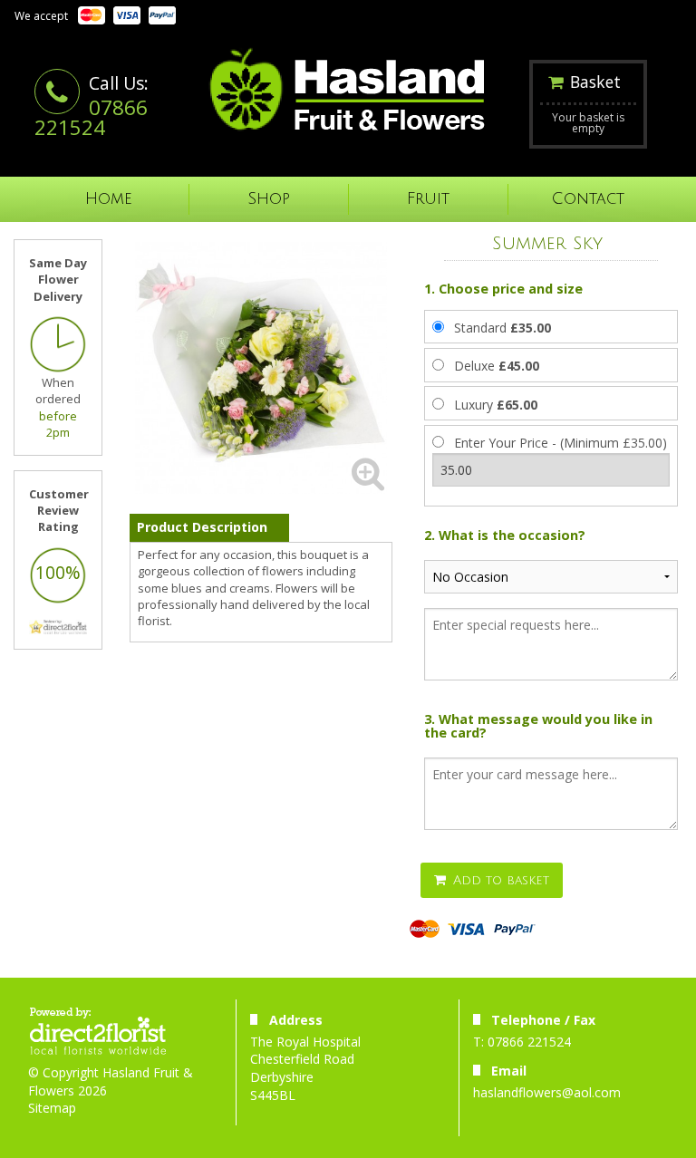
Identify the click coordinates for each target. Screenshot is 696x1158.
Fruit (428, 198)
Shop (268, 198)
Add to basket (499, 880)
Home (108, 198)
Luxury (495, 404)
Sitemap (52, 1107)
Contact (588, 198)
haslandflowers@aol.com (547, 1092)
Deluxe (496, 365)
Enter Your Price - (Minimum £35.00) (560, 442)
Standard (502, 327)
